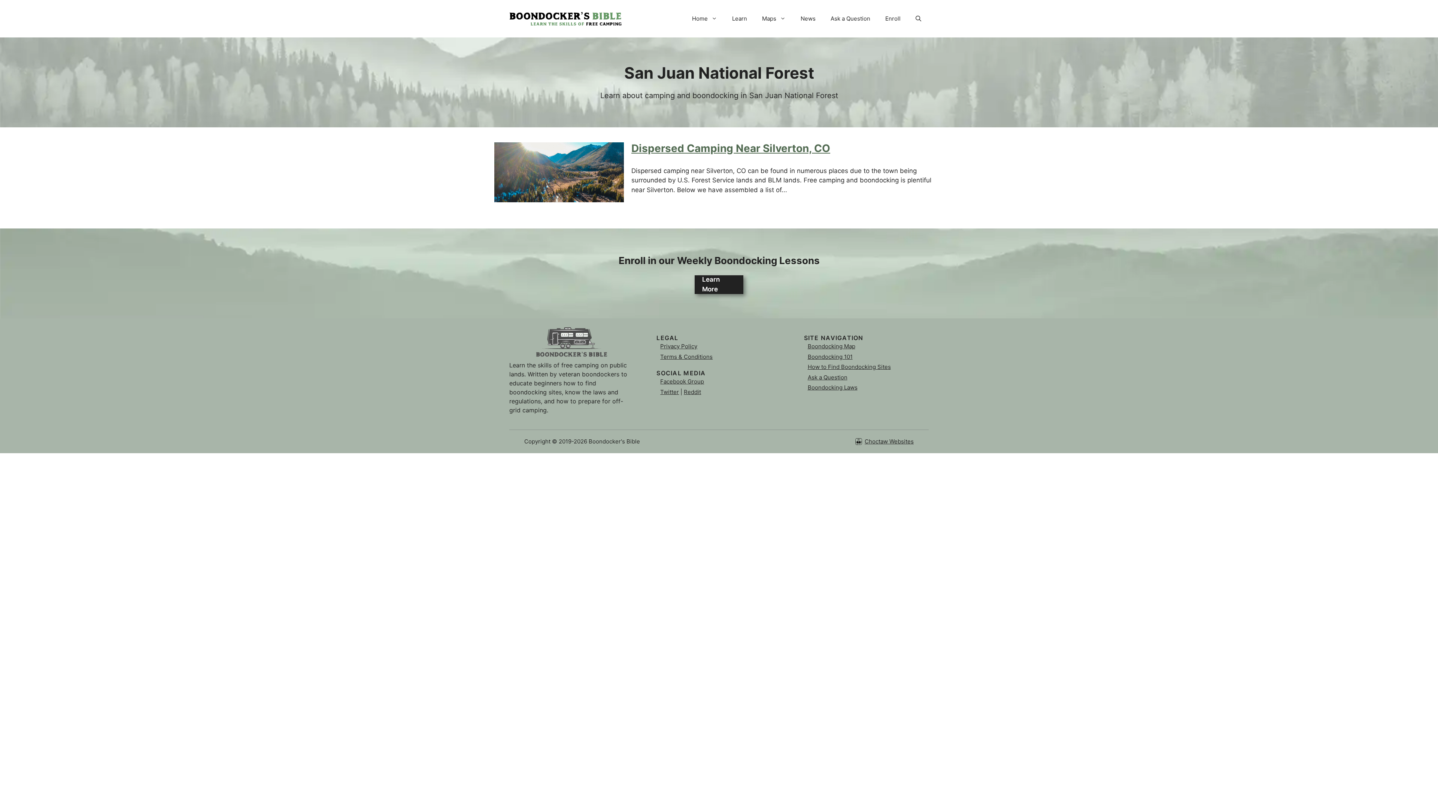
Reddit (692, 392)
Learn (739, 18)
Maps (769, 18)
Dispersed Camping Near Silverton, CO (730, 148)
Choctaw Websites (889, 441)
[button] (918, 18)
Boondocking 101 (830, 356)
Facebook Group (682, 381)
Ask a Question (850, 18)
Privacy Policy (678, 346)
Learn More (711, 284)
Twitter (669, 392)
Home (700, 18)
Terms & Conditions (686, 356)
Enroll (893, 18)
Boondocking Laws (833, 387)
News (808, 18)
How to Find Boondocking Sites (849, 366)
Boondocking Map (831, 346)
